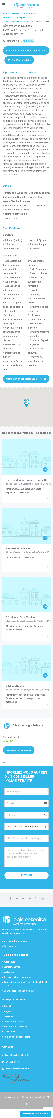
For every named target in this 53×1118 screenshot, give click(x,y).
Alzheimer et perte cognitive (17, 977)
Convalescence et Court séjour (19, 991)
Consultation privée (13, 1021)
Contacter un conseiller (18, 750)
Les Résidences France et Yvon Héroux (28, 480)
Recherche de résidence (15, 1026)
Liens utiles (9, 1032)
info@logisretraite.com (17, 1069)
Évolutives (9, 972)
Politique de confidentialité (17, 1037)
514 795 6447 (12, 1062)
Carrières (8, 1016)
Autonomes (9, 962)
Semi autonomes (12, 967)
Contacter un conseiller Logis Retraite (26, 50)
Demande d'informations (35, 1113)
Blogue (7, 1011)
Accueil (7, 1006)
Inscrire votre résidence (15, 941)
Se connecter (10, 946)
